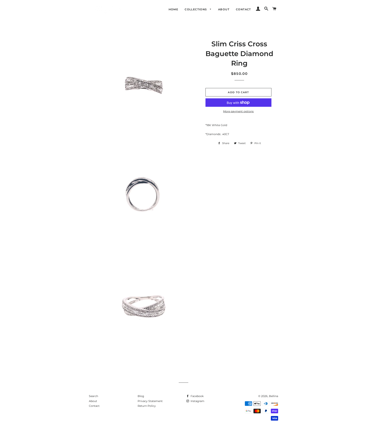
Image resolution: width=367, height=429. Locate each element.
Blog (141, 396)
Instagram (197, 401)
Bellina (273, 396)
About (223, 9)
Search (93, 396)
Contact (243, 9)
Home (173, 9)
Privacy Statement (150, 401)
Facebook (197, 396)
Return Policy (147, 406)
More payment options (238, 111)
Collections (196, 9)
